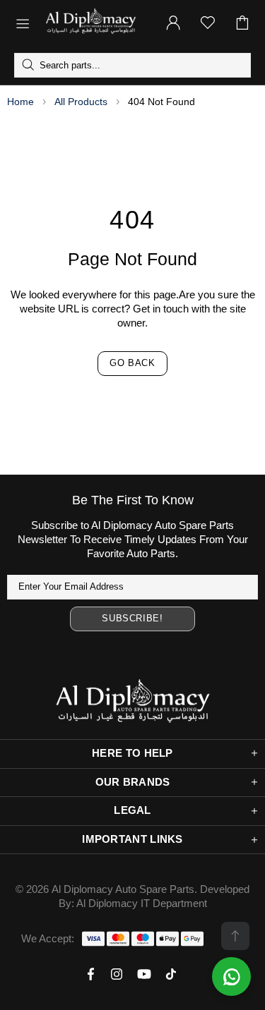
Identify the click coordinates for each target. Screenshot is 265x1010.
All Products (80, 101)
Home (20, 101)
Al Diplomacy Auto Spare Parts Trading (96, 23)
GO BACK (132, 363)
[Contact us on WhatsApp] (231, 976)
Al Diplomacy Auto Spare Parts (123, 889)
